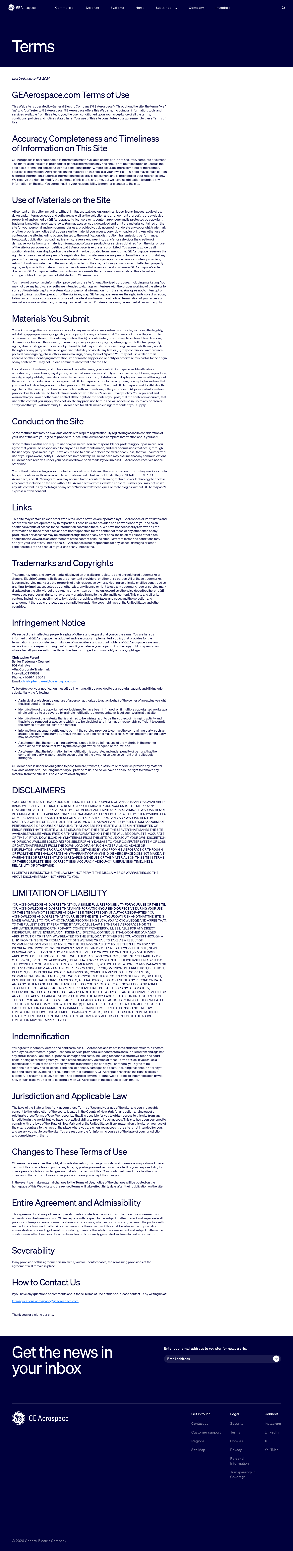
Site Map (198, 1449)
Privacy (236, 1449)
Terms (235, 1432)
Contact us (199, 1423)
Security (236, 1423)
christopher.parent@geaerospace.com (48, 681)
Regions (198, 1441)
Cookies (236, 1441)
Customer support (206, 1432)
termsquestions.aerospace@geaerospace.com (45, 1301)
